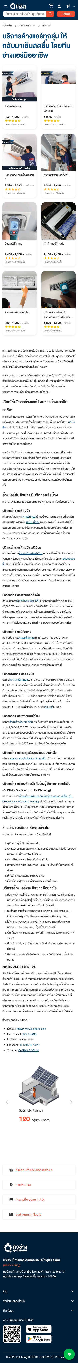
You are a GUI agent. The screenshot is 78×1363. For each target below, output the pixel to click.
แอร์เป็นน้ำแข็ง (33, 522)
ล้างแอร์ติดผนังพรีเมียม (31, 553)
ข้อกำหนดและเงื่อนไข (14, 1301)
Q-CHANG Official (28, 1050)
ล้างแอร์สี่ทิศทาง (26, 638)
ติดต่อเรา (8, 1310)
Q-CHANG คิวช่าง (30, 1045)
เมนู (5, 1291)
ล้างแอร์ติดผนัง (29, 517)
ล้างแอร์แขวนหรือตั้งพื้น (28, 601)
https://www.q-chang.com (31, 1029)
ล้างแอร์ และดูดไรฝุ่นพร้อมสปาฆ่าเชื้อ (27, 758)
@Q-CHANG (30, 1034)
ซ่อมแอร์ (49, 707)
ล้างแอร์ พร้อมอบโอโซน (21, 722)
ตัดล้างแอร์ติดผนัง (18, 680)
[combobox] (24, 14)
